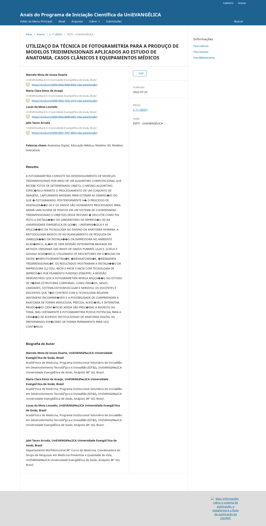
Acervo (41, 34)
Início (29, 34)
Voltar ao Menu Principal (36, 21)
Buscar (238, 21)
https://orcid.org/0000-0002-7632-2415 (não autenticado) (64, 100)
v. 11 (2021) (55, 34)
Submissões (114, 21)
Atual (61, 21)
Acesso (242, 3)
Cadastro (228, 3)
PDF (141, 73)
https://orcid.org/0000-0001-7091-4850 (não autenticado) (64, 133)
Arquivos (77, 21)
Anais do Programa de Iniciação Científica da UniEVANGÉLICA (90, 14)
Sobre (93, 21)
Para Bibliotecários (204, 57)
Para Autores (200, 52)
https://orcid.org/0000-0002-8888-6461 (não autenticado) (64, 116)
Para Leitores (201, 46)
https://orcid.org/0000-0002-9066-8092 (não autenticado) (64, 84)
